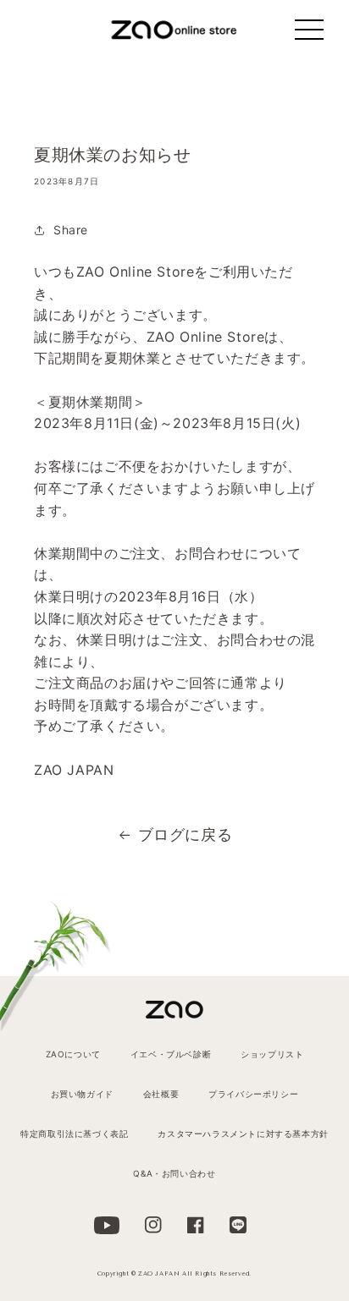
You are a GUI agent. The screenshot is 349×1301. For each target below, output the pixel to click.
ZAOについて (73, 1054)
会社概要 (161, 1094)
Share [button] (70, 229)
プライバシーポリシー (253, 1094)
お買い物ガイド (82, 1094)
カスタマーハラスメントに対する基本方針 (243, 1133)
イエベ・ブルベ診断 (170, 1054)
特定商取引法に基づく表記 (74, 1133)
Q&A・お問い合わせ (174, 1173)
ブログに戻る (185, 834)
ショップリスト (272, 1054)
